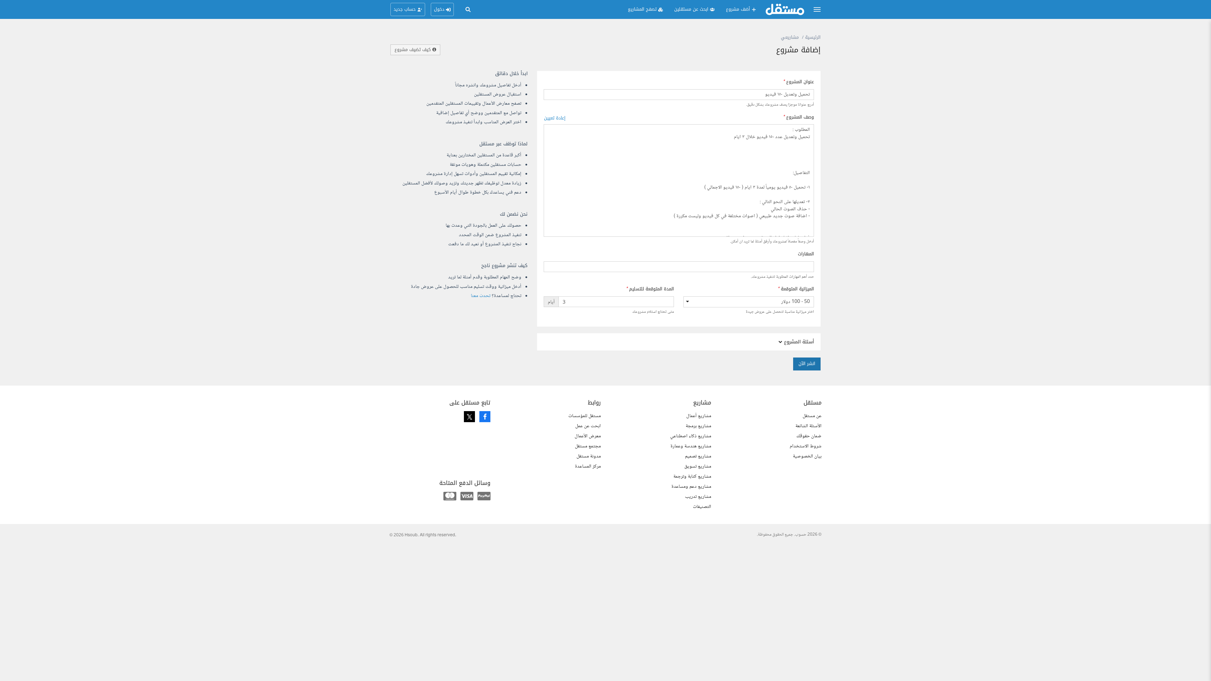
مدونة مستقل (588, 456)
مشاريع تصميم (698, 456)
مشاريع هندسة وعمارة (690, 446)
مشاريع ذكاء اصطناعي (690, 436)
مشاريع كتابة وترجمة (692, 476)
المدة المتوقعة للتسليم (651, 289)
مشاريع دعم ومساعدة (691, 486)
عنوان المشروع (800, 82)
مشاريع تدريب (698, 496)
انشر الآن (807, 363)
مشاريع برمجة (698, 426)
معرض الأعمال (588, 436)
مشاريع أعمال (698, 416)
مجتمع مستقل (588, 446)
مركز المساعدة (588, 466)
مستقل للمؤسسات (584, 416)
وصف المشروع (800, 117)
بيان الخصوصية (807, 456)
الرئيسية (813, 37)
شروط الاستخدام (806, 446)
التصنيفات (702, 507)
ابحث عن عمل (588, 426)
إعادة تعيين (554, 118)
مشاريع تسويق (697, 466)
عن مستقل (812, 416)
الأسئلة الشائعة (808, 426)
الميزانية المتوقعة (797, 289)
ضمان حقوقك (809, 436)
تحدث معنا (480, 296)
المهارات (806, 254)
